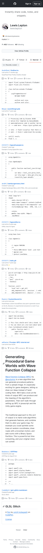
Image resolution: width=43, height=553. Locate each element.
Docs (38, 540)
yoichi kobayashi (20, 512)
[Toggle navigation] (3, 3)
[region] (21, 92)
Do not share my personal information (21, 544)
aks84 (4, 183)
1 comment (19, 78)
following (19, 44)
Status (24, 540)
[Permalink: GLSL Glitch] (3, 506)
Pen (8, 512)
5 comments (21, 348)
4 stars (29, 115)
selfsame (5, 342)
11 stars (29, 498)
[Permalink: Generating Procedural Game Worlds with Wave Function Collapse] (3, 363)
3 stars (28, 192)
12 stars (28, 78)
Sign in (28, 4)
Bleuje (4, 109)
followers (9, 44)
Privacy (11, 540)
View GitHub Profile (22, 51)
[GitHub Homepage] (15, 547)
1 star (29, 153)
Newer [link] (18, 530)
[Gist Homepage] (15, 3)
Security (17, 540)
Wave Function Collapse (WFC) (18, 377)
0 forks (11, 115)
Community (31, 540)
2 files (5, 312)
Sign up (37, 4)
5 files (5, 498)
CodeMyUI (5, 490)
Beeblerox (5, 452)
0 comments (21, 115)
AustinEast (5, 70)
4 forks (12, 498)
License (8, 519)
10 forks (12, 348)
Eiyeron (4, 299)
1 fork (11, 78)
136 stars (31, 348)
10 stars (29, 460)
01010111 (5, 145)
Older (25, 530)
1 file (5, 78)
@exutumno (10, 379)
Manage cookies (25, 542)
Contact (15, 542)
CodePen (9, 515)
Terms (5, 540)
